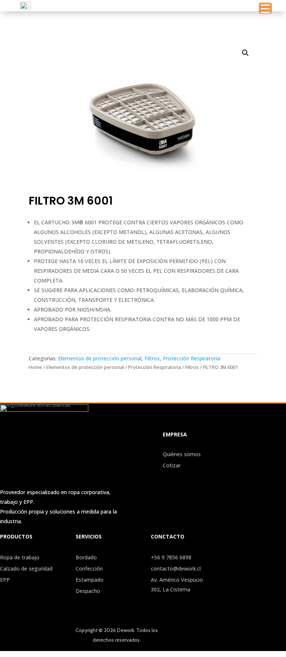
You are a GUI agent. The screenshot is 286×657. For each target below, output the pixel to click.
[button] (245, 53)
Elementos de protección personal (100, 358)
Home (35, 367)
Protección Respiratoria (191, 358)
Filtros (152, 358)
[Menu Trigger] (265, 8)
